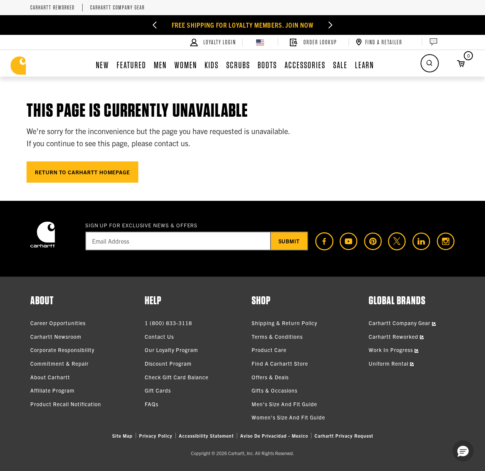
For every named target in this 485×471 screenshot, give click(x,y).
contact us (171, 143)
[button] (463, 451)
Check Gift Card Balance (176, 377)
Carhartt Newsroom (55, 336)
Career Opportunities (58, 322)
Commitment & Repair (59, 363)
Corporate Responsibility (62, 349)
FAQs (151, 404)
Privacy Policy (155, 435)
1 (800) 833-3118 (168, 322)
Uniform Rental (389, 363)
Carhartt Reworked (52, 8)
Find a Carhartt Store (280, 363)
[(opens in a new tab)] (321, 241)
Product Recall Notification (65, 404)
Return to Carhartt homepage (82, 172)
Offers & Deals (270, 377)
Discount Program (168, 363)
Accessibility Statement (206, 435)
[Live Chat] (432, 42)
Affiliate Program (52, 390)
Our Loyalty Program (171, 349)
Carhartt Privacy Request (343, 435)
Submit (289, 241)
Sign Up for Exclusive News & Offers (141, 225)
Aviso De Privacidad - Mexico (274, 435)
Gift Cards (158, 390)
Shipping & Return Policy (284, 322)
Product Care (269, 349)
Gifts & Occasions (274, 390)
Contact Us (159, 336)
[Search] (429, 63)
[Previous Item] (155, 25)
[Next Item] (330, 25)
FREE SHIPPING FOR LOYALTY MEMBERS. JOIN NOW (243, 24)
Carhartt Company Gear (117, 8)
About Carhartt (50, 377)
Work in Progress (392, 349)
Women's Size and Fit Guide (288, 417)
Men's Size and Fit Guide (284, 404)
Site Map (122, 435)
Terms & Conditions (277, 336)
